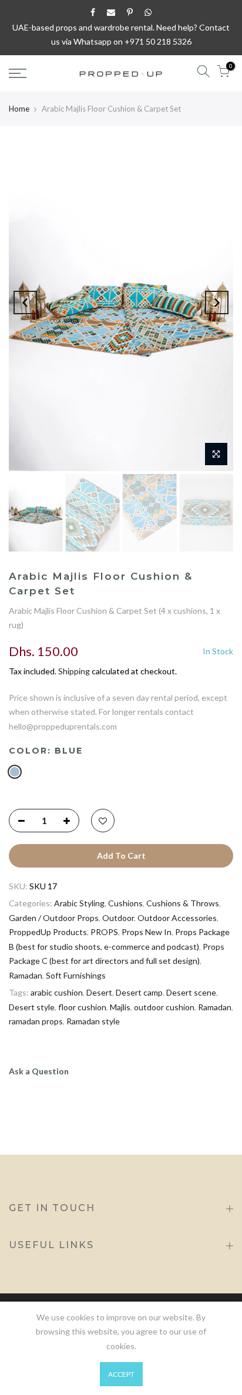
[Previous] (25, 302)
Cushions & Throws (182, 903)
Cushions (125, 903)
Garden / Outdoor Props (54, 918)
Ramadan (25, 975)
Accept (121, 1374)
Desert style (32, 1007)
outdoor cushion (164, 1007)
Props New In (147, 932)
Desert (99, 992)
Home (19, 108)
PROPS (104, 932)
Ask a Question (39, 1071)
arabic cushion (57, 992)
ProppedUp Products (48, 932)
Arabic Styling (79, 903)
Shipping (74, 671)
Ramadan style (93, 1021)
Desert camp (139, 992)
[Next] (216, 302)
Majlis (120, 1007)
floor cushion (82, 1007)
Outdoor (118, 918)
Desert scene (191, 992)
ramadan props (36, 1021)
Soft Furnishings (76, 975)
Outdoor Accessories (177, 918)
